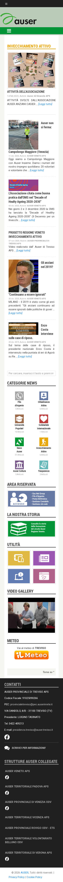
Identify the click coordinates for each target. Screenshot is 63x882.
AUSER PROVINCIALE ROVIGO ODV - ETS (30, 828)
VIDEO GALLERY (20, 591)
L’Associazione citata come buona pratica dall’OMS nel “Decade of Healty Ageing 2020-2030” (29, 197)
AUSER (25, 872)
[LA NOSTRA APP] (19, 558)
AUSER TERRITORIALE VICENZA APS (27, 817)
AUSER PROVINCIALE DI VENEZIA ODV (28, 802)
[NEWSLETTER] (44, 558)
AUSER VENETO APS (17, 771)
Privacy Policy (16, 877)
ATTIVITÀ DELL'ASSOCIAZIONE (26, 91)
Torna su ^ (48, 672)
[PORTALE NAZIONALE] (44, 575)
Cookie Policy (34, 877)
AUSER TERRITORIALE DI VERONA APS (28, 852)
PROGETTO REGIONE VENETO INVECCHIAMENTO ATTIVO (27, 234)
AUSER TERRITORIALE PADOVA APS (26, 786)
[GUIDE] (19, 575)
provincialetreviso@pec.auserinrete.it (31, 704)
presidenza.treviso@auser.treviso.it (33, 729)
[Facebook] (7, 737)
